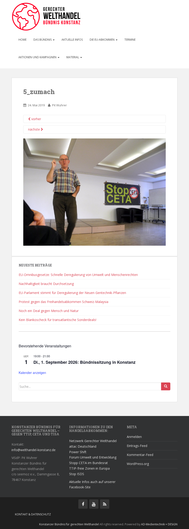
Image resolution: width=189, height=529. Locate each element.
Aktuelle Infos (72, 40)
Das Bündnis (42, 40)
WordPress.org (138, 464)
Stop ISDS (76, 474)
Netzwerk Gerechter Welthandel (93, 441)
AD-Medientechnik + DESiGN (159, 524)
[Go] (165, 386)
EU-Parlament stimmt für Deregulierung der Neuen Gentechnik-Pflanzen (72, 292)
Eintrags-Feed (137, 445)
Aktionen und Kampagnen (37, 57)
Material (73, 57)
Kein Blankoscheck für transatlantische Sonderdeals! (57, 320)
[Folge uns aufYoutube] (93, 504)
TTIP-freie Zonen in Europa (89, 468)
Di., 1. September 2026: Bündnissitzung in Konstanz (84, 362)
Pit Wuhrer (59, 105)
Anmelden (134, 436)
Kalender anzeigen (32, 372)
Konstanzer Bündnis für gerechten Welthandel (69, 524)
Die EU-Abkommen (102, 40)
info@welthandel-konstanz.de (34, 450)
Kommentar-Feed (140, 455)
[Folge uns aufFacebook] (83, 504)
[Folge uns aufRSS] (104, 504)
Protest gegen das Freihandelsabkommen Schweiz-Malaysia (63, 302)
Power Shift (77, 452)
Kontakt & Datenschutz (33, 514)
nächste (34, 129)
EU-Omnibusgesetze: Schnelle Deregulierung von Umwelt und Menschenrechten (78, 274)
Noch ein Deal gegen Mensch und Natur (49, 311)
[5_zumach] (94, 192)
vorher (35, 119)
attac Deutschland (82, 446)
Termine (130, 40)
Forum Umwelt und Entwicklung (92, 457)
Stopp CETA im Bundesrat (88, 463)
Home (22, 40)
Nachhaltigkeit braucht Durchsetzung (46, 283)
